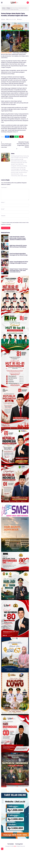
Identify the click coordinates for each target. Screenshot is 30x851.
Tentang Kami (19, 844)
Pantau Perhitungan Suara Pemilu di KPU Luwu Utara (6, 145)
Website (3, 215)
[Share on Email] (21, 137)
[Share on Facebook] (7, 137)
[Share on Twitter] (12, 137)
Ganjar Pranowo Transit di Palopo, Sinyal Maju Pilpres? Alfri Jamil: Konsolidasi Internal (19, 270)
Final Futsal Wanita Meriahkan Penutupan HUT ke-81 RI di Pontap (18, 254)
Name (3, 202)
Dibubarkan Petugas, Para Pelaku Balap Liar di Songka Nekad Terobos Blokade (23, 144)
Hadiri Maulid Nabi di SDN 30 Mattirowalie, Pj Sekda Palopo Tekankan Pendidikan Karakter (18, 238)
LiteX (15, 846)
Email (3, 209)
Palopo (20, 19)
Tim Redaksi (10, 844)
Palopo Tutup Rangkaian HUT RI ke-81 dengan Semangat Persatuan (19, 262)
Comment (4, 187)
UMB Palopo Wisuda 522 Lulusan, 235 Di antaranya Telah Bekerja (18, 246)
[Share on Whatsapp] (16, 137)
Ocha (4, 19)
